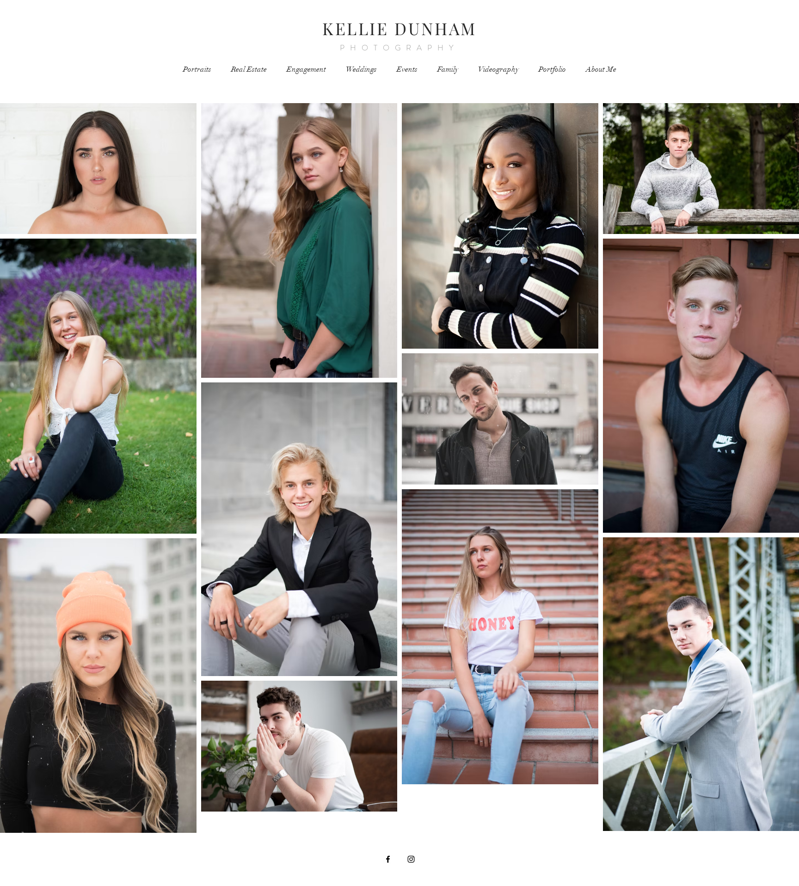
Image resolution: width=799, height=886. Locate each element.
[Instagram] (411, 859)
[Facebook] (388, 859)
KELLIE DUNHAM (399, 28)
